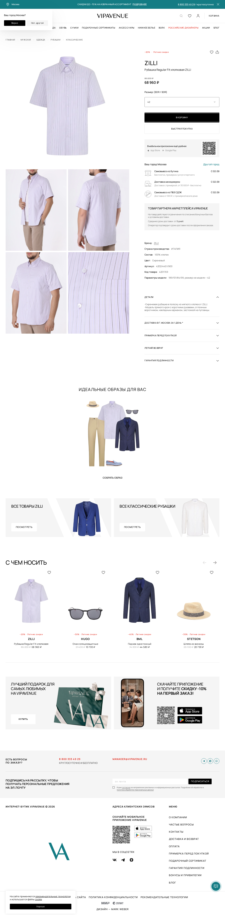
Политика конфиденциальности (113, 897)
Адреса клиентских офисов (133, 806)
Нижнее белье (146, 27)
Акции (206, 27)
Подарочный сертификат (187, 860)
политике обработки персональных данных (135, 790)
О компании (178, 817)
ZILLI (156, 243)
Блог (216, 27)
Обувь (63, 27)
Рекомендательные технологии (164, 897)
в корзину (182, 117)
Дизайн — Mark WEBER (113, 909)
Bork (162, 27)
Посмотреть (24, 527)
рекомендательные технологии (53, 896)
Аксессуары (126, 27)
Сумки (74, 27)
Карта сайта (77, 897)
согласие (126, 787)
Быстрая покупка (182, 128)
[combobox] (181, 102)
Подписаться (200, 781)
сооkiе (38, 899)
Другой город (211, 164)
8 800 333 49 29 (186, 4)
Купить (112, 478)
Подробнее (140, 4)
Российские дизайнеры (183, 27)
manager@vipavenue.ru (129, 759)
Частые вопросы (181, 824)
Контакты (176, 831)
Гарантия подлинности (186, 868)
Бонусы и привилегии (185, 875)
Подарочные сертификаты (98, 27)
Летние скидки (161, 52)
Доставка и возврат (184, 839)
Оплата (174, 846)
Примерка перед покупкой (189, 853)
